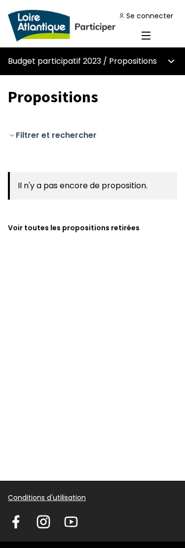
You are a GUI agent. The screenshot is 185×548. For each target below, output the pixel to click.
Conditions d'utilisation (47, 498)
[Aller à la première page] (70, 26)
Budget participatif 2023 (54, 61)
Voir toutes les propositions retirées (74, 227)
